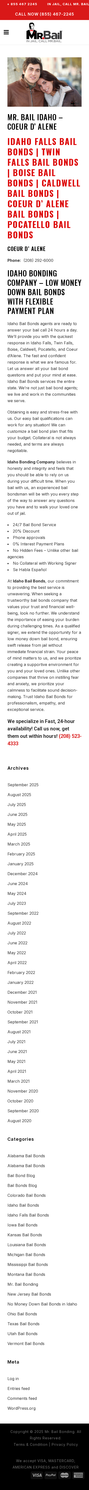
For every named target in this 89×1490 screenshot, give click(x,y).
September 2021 (22, 1021)
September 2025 (23, 784)
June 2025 (17, 814)
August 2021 (19, 1031)
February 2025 (21, 853)
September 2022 (23, 913)
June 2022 (17, 942)
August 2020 (19, 1120)
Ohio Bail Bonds (22, 1313)
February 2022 (21, 972)
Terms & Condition (31, 1444)
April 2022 (17, 962)
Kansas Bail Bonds (24, 1234)
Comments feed (22, 1398)
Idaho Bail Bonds (23, 1205)
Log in (13, 1378)
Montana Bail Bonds (26, 1274)
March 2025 (18, 844)
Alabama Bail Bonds (26, 1155)
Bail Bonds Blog (22, 1185)
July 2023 (16, 903)
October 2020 (20, 1100)
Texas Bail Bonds (23, 1323)
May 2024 (16, 893)
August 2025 (19, 794)
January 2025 (20, 863)
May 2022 (16, 952)
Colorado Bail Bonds (26, 1195)
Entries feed (18, 1388)
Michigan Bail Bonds (26, 1254)
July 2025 (16, 804)
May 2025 (16, 824)
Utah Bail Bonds (22, 1333)
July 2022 (16, 933)
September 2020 (23, 1110)
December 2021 (22, 992)
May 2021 (16, 1061)
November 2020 (22, 1091)
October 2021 (20, 1012)
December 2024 (22, 873)
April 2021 (16, 1071)
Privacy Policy (65, 1444)
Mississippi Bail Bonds (27, 1264)
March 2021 (18, 1081)
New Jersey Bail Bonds (29, 1294)
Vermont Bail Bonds (25, 1343)
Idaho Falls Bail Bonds (28, 1215)
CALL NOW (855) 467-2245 (44, 14)
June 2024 (17, 883)
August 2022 (19, 923)
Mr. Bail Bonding (22, 1284)
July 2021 (16, 1041)
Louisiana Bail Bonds (26, 1244)
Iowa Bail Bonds (22, 1224)
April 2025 (17, 834)
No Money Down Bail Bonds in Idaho (42, 1304)
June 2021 (17, 1051)
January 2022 (20, 982)
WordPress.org (21, 1408)
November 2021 (22, 1002)
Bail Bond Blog (21, 1175)
